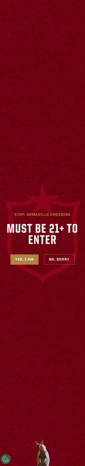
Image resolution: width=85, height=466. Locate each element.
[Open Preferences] (6, 459)
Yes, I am (24, 259)
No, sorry (59, 259)
